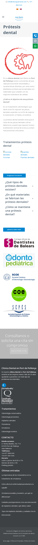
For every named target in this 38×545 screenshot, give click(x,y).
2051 (24, 536)
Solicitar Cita (19, 351)
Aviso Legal (6, 541)
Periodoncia (6, 424)
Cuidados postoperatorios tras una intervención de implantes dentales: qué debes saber (19, 504)
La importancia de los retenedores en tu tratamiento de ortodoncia (16, 477)
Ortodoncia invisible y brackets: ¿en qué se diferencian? (17, 495)
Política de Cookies (29, 541)
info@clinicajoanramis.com (17, 2)
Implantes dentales (9, 420)
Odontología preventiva (10, 417)
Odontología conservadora (11, 413)
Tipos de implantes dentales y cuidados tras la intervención (18, 513)
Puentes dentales (27, 157)
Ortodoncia (6, 428)
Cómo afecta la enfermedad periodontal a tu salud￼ (18, 486)
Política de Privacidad (17, 541)
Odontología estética (9, 431)
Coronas (6, 157)
